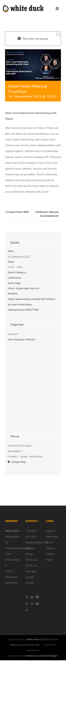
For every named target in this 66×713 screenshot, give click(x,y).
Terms (49, 542)
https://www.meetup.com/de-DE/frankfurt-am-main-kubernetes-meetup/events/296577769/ (32, 304)
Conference (14, 277)
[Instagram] (32, 603)
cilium (11, 288)
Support (50, 530)
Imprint (50, 548)
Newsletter (52, 536)
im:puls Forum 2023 (18, 212)
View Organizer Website (21, 339)
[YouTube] (37, 603)
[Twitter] (26, 597)
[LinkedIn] (32, 597)
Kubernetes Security (27, 288)
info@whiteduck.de (36, 542)
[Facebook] (26, 603)
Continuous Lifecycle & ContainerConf (46, 213)
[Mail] (26, 610)
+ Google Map (18, 461)
